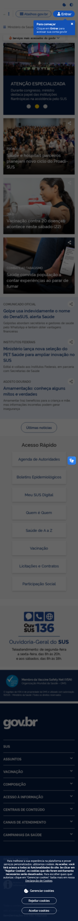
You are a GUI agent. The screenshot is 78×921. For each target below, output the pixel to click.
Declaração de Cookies (38, 880)
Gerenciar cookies (42, 890)
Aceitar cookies (39, 910)
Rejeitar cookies (39, 900)
